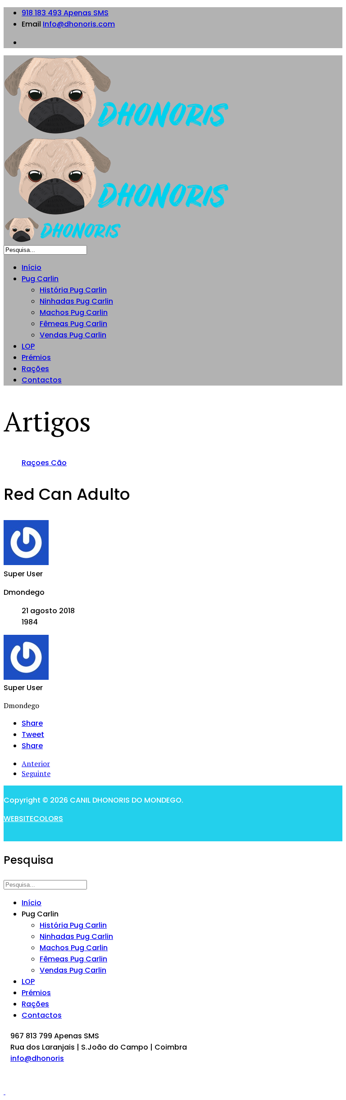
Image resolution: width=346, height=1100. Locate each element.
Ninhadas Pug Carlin (76, 301)
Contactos (42, 380)
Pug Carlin (40, 279)
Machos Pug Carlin (74, 312)
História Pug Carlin (73, 290)
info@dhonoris (37, 1058)
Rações (35, 369)
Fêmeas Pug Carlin (73, 324)
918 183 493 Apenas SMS (65, 13)
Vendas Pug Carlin (73, 335)
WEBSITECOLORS (33, 818)
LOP (28, 346)
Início (31, 267)
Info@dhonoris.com (79, 24)
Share (32, 723)
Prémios (36, 357)
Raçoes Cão (44, 463)
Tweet (33, 734)
